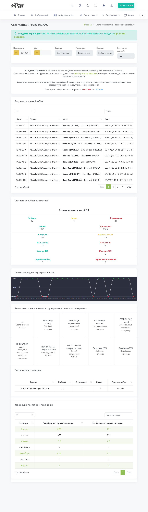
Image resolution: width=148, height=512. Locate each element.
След (129, 187)
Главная (88, 24)
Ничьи (99, 382)
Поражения (81, 382)
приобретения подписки (86, 73)
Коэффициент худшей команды (107, 423)
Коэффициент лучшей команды (58, 423)
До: (35, 48)
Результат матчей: (122, 49)
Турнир (33, 119)
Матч (65, 119)
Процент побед (119, 382)
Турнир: (58, 48)
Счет (107, 119)
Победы (62, 382)
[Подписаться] (104, 5)
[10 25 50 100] (43, 111)
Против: (100, 48)
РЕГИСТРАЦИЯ (126, 5)
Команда (23, 423)
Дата (18, 119)
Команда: (80, 48)
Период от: (18, 48)
